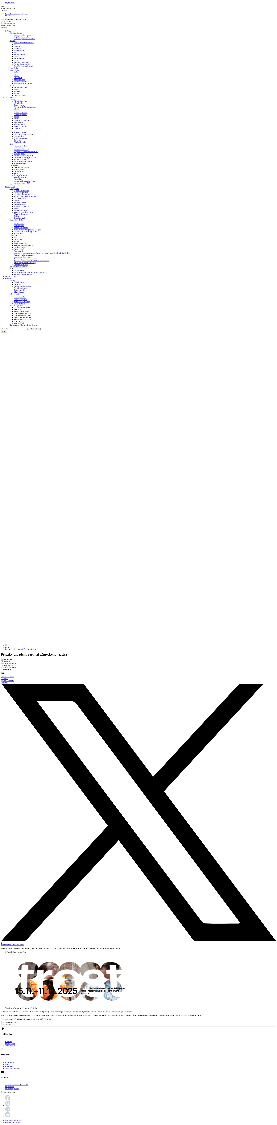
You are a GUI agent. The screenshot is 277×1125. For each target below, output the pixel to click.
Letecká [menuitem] (16, 56)
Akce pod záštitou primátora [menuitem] (23, 134)
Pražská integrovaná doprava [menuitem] (24, 43)
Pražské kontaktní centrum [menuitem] (23, 286)
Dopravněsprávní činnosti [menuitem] (18, 267)
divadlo (3, 945)
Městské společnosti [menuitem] (20, 113)
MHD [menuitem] (16, 45)
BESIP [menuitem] (16, 60)
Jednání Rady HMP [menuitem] (20, 146)
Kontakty (8, 1042)
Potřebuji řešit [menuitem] (10, 187)
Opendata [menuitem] (17, 128)
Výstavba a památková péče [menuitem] (23, 212)
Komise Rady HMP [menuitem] (20, 159)
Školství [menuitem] (16, 76)
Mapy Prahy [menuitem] (14, 68)
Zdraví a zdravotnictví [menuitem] (21, 214)
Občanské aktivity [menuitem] (20, 198)
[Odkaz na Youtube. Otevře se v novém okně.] (7, 1117)
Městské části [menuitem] (14, 185)
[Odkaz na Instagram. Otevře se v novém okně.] (7, 1105)
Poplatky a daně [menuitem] (19, 204)
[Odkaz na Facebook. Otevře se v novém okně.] (7, 1100)
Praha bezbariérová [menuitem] (20, 82)
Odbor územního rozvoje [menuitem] (22, 35)
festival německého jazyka (15, 945)
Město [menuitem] (12, 85)
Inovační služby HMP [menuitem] (21, 243)
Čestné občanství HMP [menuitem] (22, 183)
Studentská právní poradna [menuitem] (23, 274)
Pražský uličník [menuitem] (19, 249)
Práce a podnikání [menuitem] (20, 202)
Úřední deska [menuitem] (18, 103)
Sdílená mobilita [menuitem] (19, 58)
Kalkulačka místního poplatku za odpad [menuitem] (27, 230)
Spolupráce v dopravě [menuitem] (21, 62)
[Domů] (6, 645)
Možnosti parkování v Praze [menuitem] (23, 245)
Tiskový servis (10, 1046)
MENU (4, 331)
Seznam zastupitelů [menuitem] (20, 169)
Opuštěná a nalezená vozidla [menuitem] (23, 66)
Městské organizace (12, 1089)
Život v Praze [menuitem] (14, 70)
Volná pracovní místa (12, 1068)
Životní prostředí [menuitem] (19, 80)
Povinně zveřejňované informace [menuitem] (25, 107)
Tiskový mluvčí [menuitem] (19, 290)
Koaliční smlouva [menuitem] (20, 163)
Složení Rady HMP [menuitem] (20, 300)
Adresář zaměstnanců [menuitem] (21, 228)
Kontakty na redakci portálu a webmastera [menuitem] (24, 325)
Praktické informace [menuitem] (20, 95)
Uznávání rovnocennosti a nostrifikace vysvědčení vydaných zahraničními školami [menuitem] (42, 253)
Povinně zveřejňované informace (16, 14)
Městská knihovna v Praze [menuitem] (23, 319)
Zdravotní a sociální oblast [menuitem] (23, 83)
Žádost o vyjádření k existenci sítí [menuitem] (25, 259)
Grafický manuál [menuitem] (19, 270)
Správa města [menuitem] (9, 97)
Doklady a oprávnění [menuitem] (21, 193)
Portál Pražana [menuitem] (19, 226)
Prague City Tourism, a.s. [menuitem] (22, 317)
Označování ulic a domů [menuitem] (22, 257)
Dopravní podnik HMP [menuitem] (22, 307)
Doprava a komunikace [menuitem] (22, 195)
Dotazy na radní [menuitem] (19, 304)
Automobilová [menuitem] (19, 50)
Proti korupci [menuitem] (18, 122)
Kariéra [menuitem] (16, 117)
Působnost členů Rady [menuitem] (21, 150)
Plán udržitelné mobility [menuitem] (22, 64)
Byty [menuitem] (15, 74)
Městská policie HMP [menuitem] (21, 311)
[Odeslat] (33, 329)
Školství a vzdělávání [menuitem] (21, 210)
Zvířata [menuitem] (16, 216)
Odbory (7, 1064)
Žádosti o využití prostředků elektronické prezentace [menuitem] (31, 261)
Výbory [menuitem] (16, 173)
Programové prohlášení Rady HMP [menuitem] (26, 152)
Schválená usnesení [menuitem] (20, 175)
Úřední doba (9, 1062)
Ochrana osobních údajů (13, 1120)
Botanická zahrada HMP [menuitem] (22, 315)
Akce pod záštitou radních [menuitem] (23, 161)
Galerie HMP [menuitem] (18, 321)
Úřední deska (9, 1066)
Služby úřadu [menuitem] (14, 189)
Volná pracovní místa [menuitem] (21, 265)
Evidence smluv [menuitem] (19, 124)
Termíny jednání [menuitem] (19, 154)
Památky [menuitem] (17, 91)
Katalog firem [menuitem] (18, 233)
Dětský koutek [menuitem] (19, 292)
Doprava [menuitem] (12, 41)
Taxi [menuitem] (15, 52)
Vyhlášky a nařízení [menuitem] (20, 126)
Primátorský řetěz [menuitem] (20, 142)
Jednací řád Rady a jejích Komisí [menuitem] (25, 158)
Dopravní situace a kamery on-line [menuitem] (25, 232)
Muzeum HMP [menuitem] (19, 323)
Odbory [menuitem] (16, 111)
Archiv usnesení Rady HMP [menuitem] (23, 156)
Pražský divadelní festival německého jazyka (20, 649)
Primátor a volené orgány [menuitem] (18, 296)
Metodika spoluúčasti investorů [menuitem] (24, 39)
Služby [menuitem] (16, 72)
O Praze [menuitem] (8, 31)
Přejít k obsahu (10, 3)
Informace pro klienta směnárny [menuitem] (24, 263)
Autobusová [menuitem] (18, 48)
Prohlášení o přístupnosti (13, 1122)
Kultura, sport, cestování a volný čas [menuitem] (26, 196)
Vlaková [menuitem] (17, 46)
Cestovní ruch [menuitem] (18, 239)
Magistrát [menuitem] (13, 99)
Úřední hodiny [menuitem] (19, 282)
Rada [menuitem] (11, 144)
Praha (7, 647)
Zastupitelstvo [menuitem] (14, 165)
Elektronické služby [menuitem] (16, 220)
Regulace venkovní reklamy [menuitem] (23, 255)
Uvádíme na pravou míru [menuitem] (22, 121)
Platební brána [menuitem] (19, 224)
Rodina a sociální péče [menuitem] (21, 206)
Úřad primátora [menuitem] (19, 136)
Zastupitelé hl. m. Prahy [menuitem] (22, 302)
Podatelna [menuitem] (17, 284)
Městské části (9, 16)
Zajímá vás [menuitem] (13, 235)
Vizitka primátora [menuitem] (20, 132)
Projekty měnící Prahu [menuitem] (21, 37)
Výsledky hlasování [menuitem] (20, 177)
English (8, 21)
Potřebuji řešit (10, 1044)
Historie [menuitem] (16, 89)
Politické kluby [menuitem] (19, 171)
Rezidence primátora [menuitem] (21, 138)
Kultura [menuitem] (16, 93)
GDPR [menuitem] (16, 109)
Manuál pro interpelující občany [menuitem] (25, 181)
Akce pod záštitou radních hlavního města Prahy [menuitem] (30, 272)
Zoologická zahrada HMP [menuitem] (23, 313)
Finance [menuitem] (16, 119)
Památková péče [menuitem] (19, 247)
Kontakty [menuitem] (8, 278)
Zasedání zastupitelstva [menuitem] (22, 167)
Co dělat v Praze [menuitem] (10, 276)
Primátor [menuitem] (12, 130)
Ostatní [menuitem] (16, 200)
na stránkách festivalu (43, 1019)
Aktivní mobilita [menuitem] (19, 54)
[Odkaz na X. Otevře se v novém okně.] (7, 1111)
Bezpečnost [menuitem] (18, 78)
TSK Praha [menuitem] (18, 309)
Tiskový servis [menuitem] (19, 105)
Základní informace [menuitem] (20, 87)
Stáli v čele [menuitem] (17, 140)
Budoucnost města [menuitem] (16, 33)
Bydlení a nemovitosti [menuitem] (21, 191)
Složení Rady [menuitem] (18, 148)
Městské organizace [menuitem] (20, 115)
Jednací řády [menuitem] (18, 179)
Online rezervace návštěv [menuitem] (22, 222)
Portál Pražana (22, 19)
